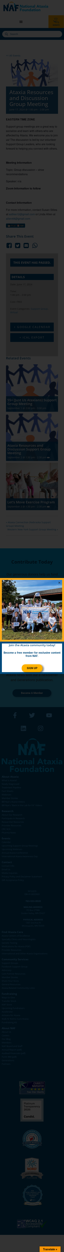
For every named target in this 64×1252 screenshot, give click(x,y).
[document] (32, 626)
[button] (59, 582)
